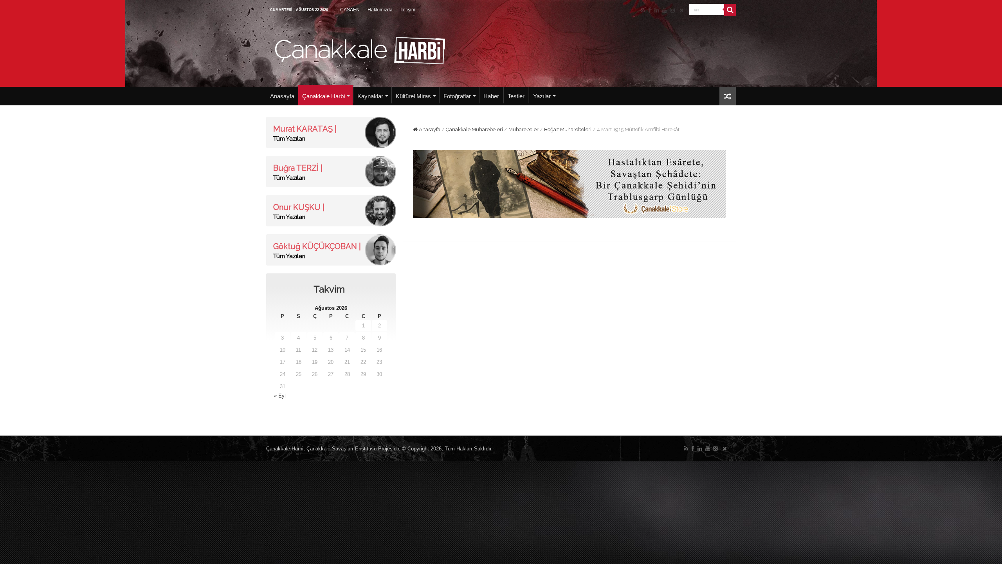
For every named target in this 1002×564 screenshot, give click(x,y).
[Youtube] (664, 10)
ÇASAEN (350, 10)
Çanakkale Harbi (323, 96)
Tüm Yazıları (289, 138)
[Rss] (643, 10)
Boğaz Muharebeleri (567, 129)
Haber (491, 96)
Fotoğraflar (457, 96)
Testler (516, 96)
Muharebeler (523, 129)
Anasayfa (282, 96)
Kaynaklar (370, 96)
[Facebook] (649, 10)
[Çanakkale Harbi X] (682, 10)
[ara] (730, 10)
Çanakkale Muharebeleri (474, 129)
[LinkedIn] (657, 10)
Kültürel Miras (413, 96)
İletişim (407, 10)
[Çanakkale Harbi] (360, 49)
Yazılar (542, 96)
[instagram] (672, 10)
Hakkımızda (380, 10)
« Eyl (280, 396)
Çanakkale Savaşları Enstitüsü (341, 449)
